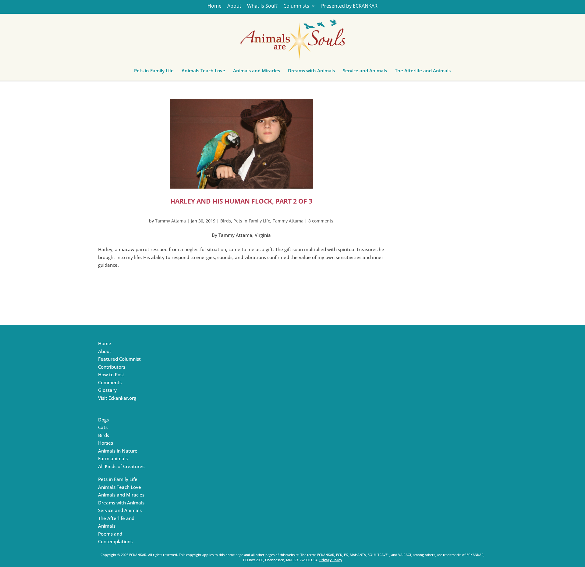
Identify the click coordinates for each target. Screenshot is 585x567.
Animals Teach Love (203, 72)
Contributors (111, 367)
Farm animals (113, 458)
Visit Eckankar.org (117, 398)
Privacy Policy (330, 560)
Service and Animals (365, 72)
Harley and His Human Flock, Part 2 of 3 (241, 201)
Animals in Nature (117, 451)
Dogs (103, 420)
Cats (103, 427)
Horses (105, 443)
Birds (225, 221)
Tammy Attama (170, 221)
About (234, 6)
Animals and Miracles (256, 72)
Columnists (296, 6)
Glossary (107, 390)
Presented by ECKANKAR (349, 6)
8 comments (320, 221)
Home (214, 6)
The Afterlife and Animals (423, 72)
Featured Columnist (119, 359)
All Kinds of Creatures (121, 466)
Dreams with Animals (311, 72)
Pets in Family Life (154, 72)
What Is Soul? (262, 6)
